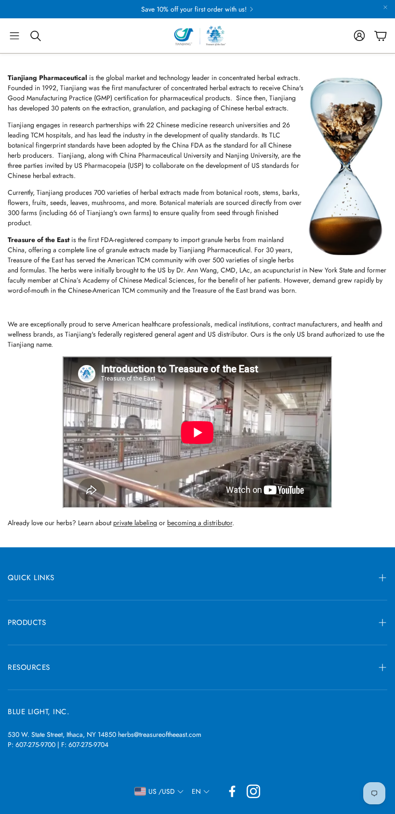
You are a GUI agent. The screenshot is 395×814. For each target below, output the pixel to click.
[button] (14, 35)
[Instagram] (253, 791)
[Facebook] (232, 791)
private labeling (135, 523)
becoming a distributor (199, 523)
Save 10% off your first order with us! (194, 9)
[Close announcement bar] (385, 7)
